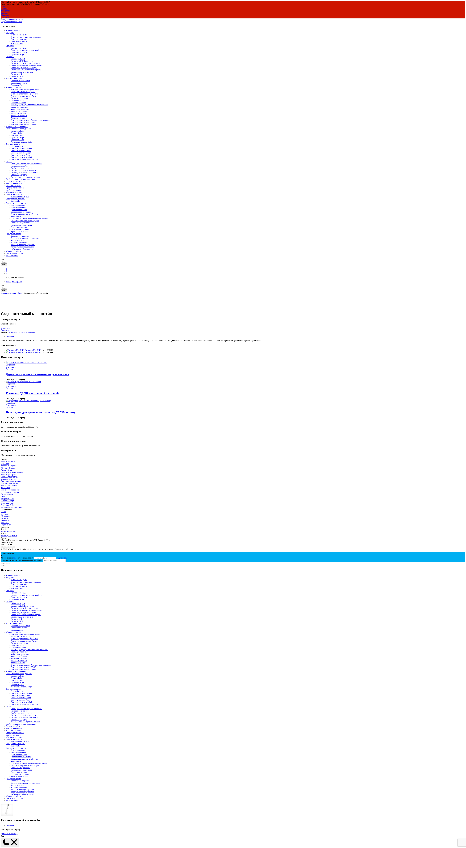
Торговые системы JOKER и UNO (25, 159)
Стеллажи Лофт (17, 131)
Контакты (5, 17)
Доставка (5, 15)
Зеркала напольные (14, 183)
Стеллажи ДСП (17, 76)
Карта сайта (6, 525)
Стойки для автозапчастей (22, 168)
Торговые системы (13, 689)
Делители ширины (18, 207)
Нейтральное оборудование (22, 249)
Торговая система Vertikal (21, 157)
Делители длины (18, 205)
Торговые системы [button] (13, 144)
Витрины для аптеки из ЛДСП (23, 122)
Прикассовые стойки (19, 166)
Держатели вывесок (19, 210)
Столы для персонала (19, 107)
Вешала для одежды (9, 477)
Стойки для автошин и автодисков (25, 172)
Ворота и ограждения (20, 236)
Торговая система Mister (21, 153)
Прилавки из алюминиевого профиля (26, 50)
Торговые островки (9, 466)
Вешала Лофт (16, 133)
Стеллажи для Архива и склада (24, 68)
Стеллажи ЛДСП (18, 59)
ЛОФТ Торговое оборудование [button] (19, 129)
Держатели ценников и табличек (24, 214)
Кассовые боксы (17, 240)
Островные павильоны (20, 81)
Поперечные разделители (21, 225)
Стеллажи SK (16, 74)
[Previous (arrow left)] (2, 565)
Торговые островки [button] (14, 78)
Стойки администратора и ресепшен (21, 179)
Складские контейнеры (15, 744)
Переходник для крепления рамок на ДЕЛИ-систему (40, 412)
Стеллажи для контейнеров (22, 72)
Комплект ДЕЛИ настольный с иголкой (32, 393)
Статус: (4, 324)
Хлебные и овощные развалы (23, 245)
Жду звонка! (62, 558)
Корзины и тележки (19, 242)
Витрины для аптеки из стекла (23, 124)
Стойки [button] (9, 162)
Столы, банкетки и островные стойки (26, 164)
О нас (3, 6)
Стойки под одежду (19, 175)
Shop (20, 293)
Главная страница (8, 293)
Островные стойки (18, 103)
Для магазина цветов (14, 253)
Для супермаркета (13, 779)
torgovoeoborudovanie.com (11, 22)
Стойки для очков (13, 190)
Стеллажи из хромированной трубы (26, 70)
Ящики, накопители (14, 739)
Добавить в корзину (9, 834)
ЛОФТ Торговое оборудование (19, 674)
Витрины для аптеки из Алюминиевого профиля (31, 120)
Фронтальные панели (20, 231)
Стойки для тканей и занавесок (24, 170)
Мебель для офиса (13, 251)
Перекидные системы (20, 229)
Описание (10, 336)
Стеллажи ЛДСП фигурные (22, 61)
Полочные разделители (20, 223)
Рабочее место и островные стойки (25, 177)
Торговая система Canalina (22, 148)
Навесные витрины (19, 41)
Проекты (4, 9)
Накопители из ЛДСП (20, 197)
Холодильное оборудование (22, 247)
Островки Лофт (17, 85)
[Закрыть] (2, 563)
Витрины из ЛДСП (19, 35)
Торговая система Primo (20, 155)
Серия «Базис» (17, 146)
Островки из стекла (19, 83)
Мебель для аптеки (13, 632)
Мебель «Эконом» (8, 468)
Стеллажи (10, 602)
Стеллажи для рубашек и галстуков (25, 63)
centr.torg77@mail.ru (9, 536)
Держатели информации (21, 212)
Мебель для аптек (8, 461)
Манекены (5, 488)
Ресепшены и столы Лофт (21, 142)
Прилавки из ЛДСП (19, 48)
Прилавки (5, 464)
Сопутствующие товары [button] (16, 203)
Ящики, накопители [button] (14, 194)
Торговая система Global (21, 151)
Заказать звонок (8, 547)
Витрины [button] (10, 33)
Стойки (9, 706)
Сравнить (5, 330)
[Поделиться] (4, 563)
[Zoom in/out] (9, 563)
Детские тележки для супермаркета (25, 238)
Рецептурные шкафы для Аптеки (24, 96)
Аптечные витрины (19, 113)
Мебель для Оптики (19, 111)
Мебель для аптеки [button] (13, 87)
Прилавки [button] (10, 46)
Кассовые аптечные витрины (23, 92)
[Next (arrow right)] (4, 565)
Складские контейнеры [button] (15, 199)
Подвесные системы (19, 227)
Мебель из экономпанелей (17, 127)
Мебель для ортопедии (20, 109)
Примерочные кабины (15, 188)
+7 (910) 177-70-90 (8, 531)
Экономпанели (12, 256)
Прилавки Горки (18, 100)
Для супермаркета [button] (13, 234)
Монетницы (16, 216)
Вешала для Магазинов (15, 181)
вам (14, 558)
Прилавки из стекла (19, 52)
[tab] (235, 336)
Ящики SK (15, 201)
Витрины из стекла (19, 39)
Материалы (5, 11)
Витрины (10, 577)
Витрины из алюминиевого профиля (26, 37)
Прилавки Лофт (17, 54)
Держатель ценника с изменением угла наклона (37, 374)
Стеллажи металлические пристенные (26, 65)
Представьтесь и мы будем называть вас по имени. (22, 560)
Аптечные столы (18, 118)
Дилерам (4, 13)
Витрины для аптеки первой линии (25, 89)
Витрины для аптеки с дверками (24, 94)
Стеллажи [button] (10, 57)
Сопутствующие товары (11, 481)
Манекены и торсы (14, 192)
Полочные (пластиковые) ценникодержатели (29, 218)
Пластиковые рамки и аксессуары (25, 221)
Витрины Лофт (17, 44)
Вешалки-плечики (13, 186)
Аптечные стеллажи (19, 116)
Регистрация (17, 282)
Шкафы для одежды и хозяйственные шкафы (29, 105)
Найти (4, 265)
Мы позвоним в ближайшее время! (17, 558)
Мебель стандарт (13, 30)
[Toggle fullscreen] (7, 563)
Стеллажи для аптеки (19, 98)
